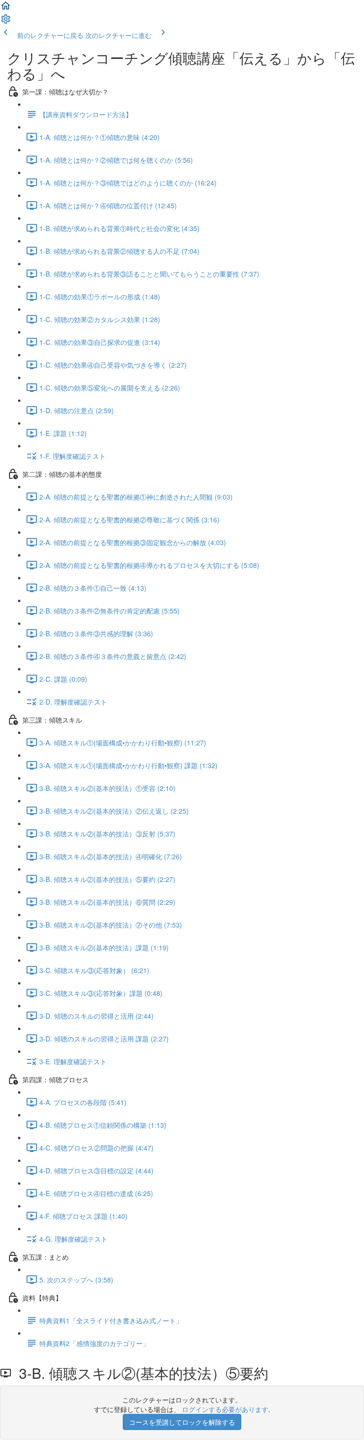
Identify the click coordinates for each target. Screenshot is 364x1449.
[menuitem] (5, 22)
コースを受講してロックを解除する (182, 1422)
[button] (5, 8)
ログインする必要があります (225, 1409)
